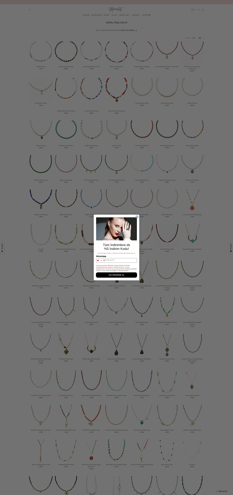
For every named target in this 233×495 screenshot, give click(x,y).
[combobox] (99, 260)
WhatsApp (101, 256)
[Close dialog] (137, 216)
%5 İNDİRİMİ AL (117, 275)
